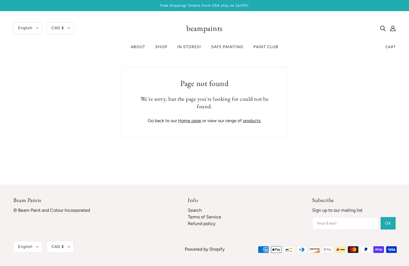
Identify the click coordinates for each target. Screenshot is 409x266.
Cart (390, 47)
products (251, 120)
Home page (189, 120)
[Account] (393, 28)
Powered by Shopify (205, 249)
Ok (388, 223)
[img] (383, 28)
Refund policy (201, 223)
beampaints (204, 28)
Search (195, 210)
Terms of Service (204, 217)
